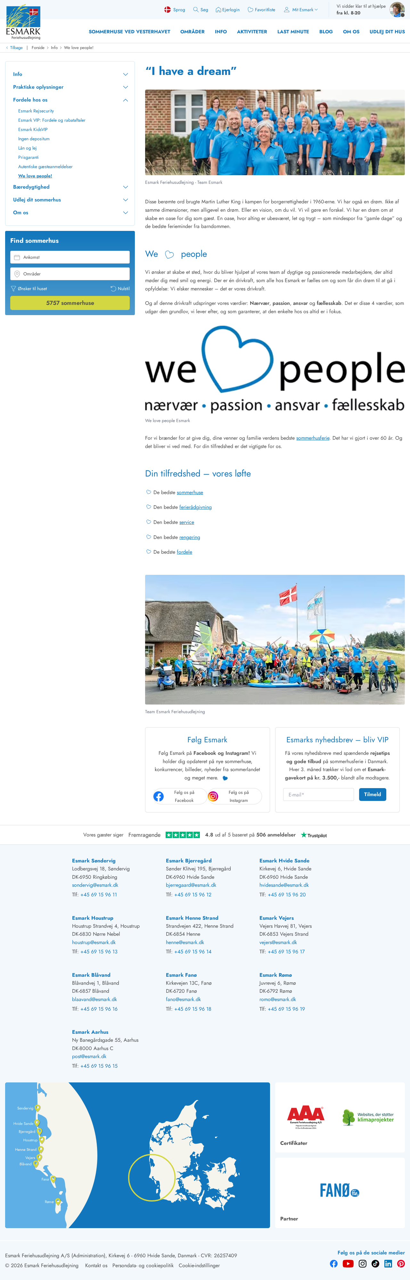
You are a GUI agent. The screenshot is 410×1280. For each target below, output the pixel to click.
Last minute (293, 31)
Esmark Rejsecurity (36, 111)
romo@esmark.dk (277, 999)
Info (221, 31)
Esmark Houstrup (92, 918)
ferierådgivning (195, 507)
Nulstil (124, 288)
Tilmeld (372, 794)
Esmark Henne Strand (192, 918)
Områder (192, 31)
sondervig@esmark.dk (95, 885)
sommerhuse (190, 492)
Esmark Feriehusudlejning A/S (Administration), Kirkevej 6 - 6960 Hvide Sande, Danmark (101, 1255)
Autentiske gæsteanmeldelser (45, 166)
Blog (326, 31)
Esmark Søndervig (94, 860)
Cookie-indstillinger (199, 1265)
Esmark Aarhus (90, 1032)
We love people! (79, 48)
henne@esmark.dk (185, 942)
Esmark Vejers (276, 918)
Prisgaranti (28, 157)
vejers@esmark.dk (278, 942)
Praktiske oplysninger (38, 87)
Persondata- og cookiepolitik (143, 1265)
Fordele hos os (30, 99)
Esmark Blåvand (91, 975)
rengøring (189, 537)
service (186, 522)
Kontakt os (96, 1265)
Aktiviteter (252, 31)
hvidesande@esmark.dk (284, 885)
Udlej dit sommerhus (37, 199)
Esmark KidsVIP (33, 129)
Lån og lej (27, 148)
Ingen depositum (34, 138)
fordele (184, 552)
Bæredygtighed (31, 187)
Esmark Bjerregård (189, 860)
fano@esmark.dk (183, 999)
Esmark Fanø (181, 975)
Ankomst (31, 257)
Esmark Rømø (275, 975)
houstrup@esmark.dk (94, 942)
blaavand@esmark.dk (94, 999)
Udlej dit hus (387, 31)
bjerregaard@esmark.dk (191, 885)
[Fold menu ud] (125, 74)
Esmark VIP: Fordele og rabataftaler (52, 120)
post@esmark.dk (89, 1056)
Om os (351, 31)
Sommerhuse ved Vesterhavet (129, 31)
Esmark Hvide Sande (284, 860)
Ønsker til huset (32, 288)
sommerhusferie (312, 438)
